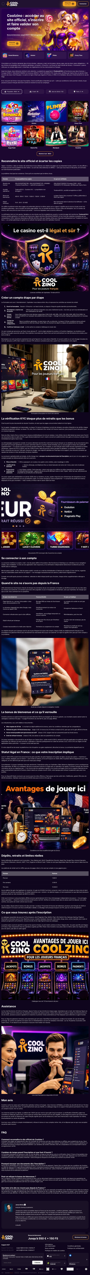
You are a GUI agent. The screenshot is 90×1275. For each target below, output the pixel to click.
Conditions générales (74, 1246)
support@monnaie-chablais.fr (25, 1248)
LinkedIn (18, 1225)
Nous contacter (49, 1248)
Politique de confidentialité (76, 1248)
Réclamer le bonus (80, 1237)
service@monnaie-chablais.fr (25, 1250)
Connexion (83, 4)
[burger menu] (3, 4)
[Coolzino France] (12, 3)
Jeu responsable (50, 1246)
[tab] (11, 91)
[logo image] (7, 1237)
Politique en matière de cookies (55, 1250)
